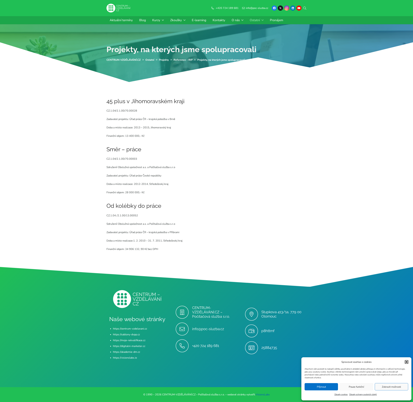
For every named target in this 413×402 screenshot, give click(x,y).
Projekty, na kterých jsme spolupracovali (181, 49)
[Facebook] (274, 8)
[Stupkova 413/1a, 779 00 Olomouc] (253, 314)
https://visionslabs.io (125, 358)
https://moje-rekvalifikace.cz (129, 340)
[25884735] (253, 347)
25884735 (269, 347)
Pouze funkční (356, 386)
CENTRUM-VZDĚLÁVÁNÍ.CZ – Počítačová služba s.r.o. (211, 312)
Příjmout (321, 386)
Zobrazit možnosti (391, 386)
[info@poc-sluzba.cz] (184, 329)
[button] (406, 362)
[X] (280, 8)
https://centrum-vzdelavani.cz (130, 328)
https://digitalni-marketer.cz (129, 346)
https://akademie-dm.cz (126, 352)
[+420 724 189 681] (184, 345)
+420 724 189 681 (205, 346)
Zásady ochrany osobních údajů (363, 394)
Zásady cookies (341, 394)
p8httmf (267, 331)
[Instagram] (286, 8)
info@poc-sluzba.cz (208, 329)
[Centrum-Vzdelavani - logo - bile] (118, 8)
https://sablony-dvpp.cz (126, 334)
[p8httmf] (253, 331)
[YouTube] (299, 8)
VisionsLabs (263, 394)
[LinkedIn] (292, 8)
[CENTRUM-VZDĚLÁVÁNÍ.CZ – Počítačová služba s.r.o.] (184, 312)
